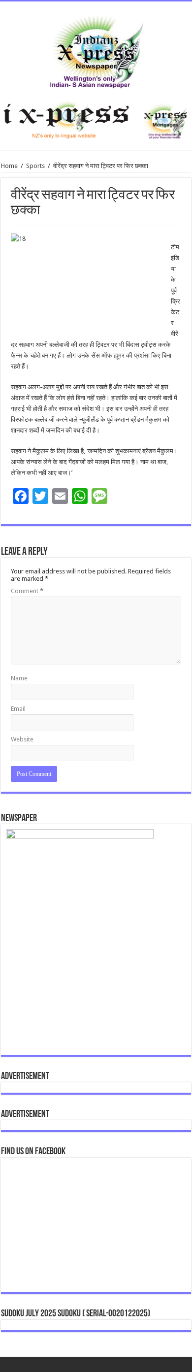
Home (9, 165)
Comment (27, 591)
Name (19, 678)
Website (22, 739)
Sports (35, 165)
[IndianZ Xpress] (96, 50)
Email (18, 708)
